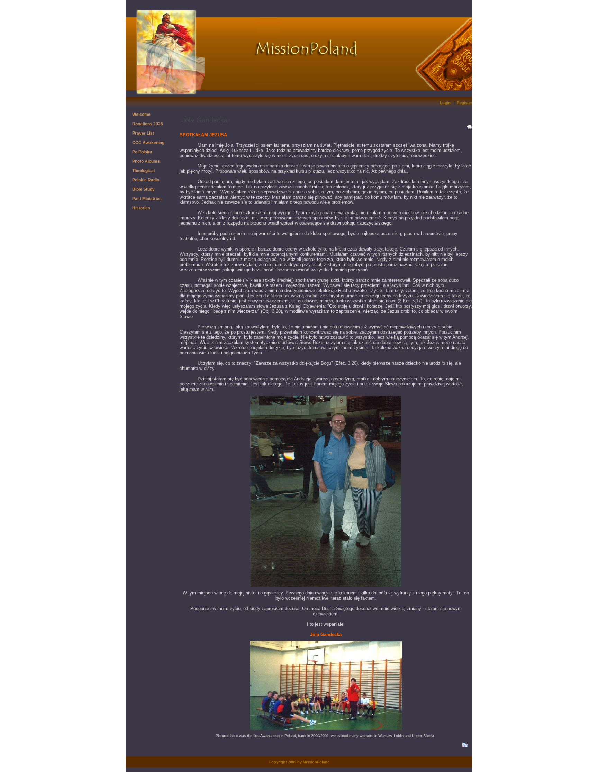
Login (445, 103)
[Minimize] (469, 127)
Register (464, 103)
